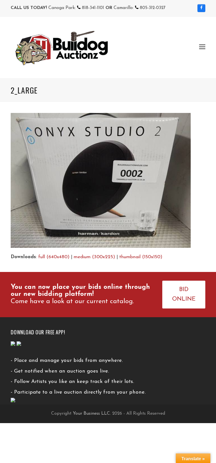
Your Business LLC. (92, 413)
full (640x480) (53, 257)
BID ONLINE (183, 294)
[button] (202, 47)
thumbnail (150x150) (140, 257)
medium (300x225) (94, 257)
